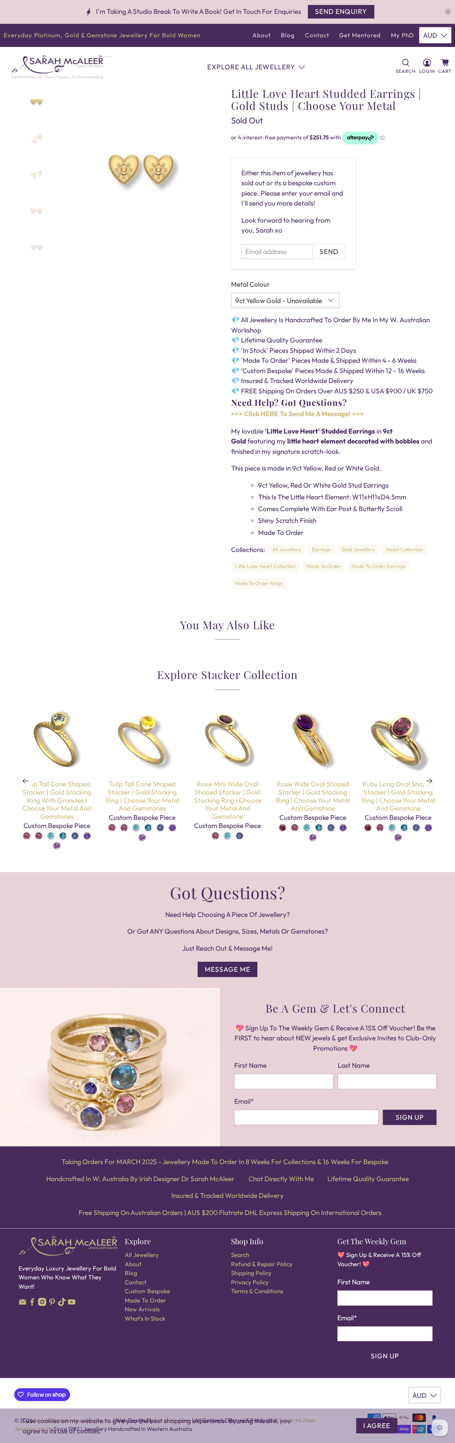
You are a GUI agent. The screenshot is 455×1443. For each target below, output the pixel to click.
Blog (288, 35)
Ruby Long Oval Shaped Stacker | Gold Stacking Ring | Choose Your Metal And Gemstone (398, 796)
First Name (250, 1065)
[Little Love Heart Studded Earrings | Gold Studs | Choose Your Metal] (141, 170)
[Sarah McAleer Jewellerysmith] (62, 67)
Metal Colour (250, 284)
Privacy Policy (250, 1282)
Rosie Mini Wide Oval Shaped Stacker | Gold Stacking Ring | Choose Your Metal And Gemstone (227, 800)
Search (240, 1254)
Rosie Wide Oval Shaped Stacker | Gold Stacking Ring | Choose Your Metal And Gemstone (313, 796)
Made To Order (324, 566)
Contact (317, 35)
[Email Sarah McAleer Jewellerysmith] (22, 1303)
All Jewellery (286, 549)
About (261, 35)
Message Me (227, 969)
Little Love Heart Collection (265, 566)
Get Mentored (360, 35)
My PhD (402, 35)
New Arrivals (142, 1309)
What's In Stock (145, 1318)
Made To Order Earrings (379, 566)
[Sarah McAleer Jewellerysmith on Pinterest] (52, 1303)
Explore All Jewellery (251, 67)
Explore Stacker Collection (227, 674)
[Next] (429, 781)
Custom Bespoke (147, 1291)
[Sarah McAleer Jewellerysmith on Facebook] (32, 1303)
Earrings (321, 549)
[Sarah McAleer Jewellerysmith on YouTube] (72, 1303)
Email (244, 1101)
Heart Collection (404, 549)
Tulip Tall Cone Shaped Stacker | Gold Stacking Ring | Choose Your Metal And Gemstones (142, 796)
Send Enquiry (341, 11)
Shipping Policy (251, 1273)
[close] (447, 11)
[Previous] (25, 781)
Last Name (354, 1065)
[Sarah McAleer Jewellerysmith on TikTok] (62, 1303)
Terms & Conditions (257, 1291)
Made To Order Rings (258, 583)
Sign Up (410, 1117)
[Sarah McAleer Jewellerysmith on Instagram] (42, 1303)
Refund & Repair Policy (262, 1264)
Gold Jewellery (358, 549)
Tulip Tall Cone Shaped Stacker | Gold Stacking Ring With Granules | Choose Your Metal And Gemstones (56, 800)
